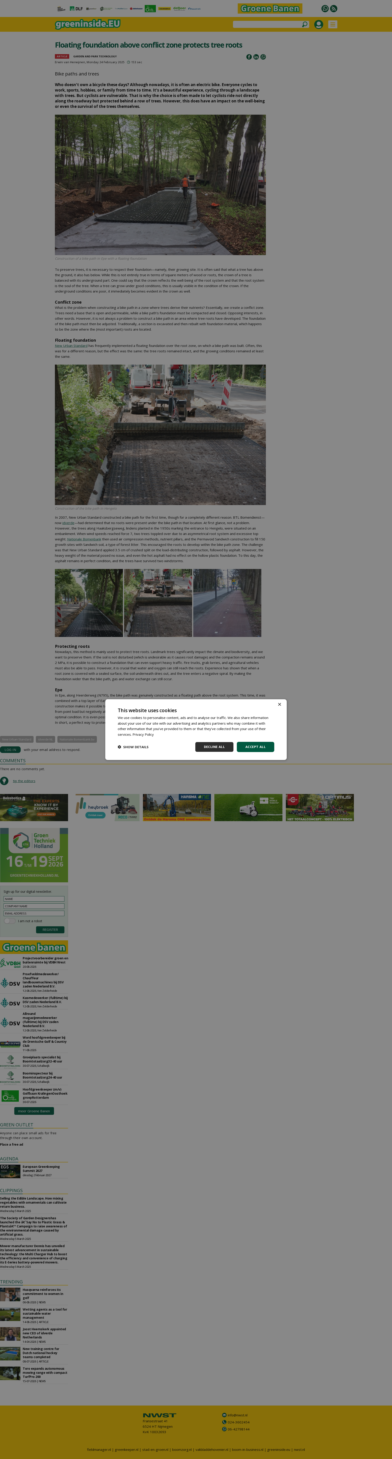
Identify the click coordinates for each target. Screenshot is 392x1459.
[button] (133, 746)
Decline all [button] (214, 747)
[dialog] (196, 729)
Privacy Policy (143, 734)
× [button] (279, 704)
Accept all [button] (255, 747)
